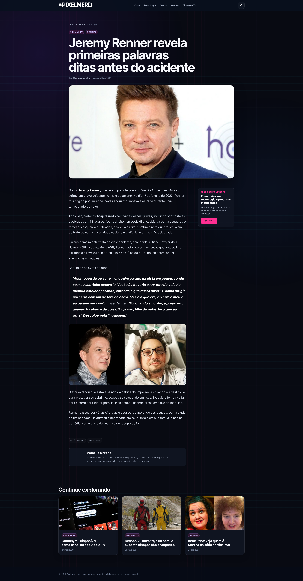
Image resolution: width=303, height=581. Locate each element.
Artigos (194, 535)
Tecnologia (150, 5)
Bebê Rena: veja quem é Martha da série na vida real (209, 543)
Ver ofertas (209, 221)
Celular (163, 5)
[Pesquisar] (241, 5)
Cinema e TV (189, 5)
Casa (137, 5)
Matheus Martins (81, 78)
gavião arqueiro (77, 440)
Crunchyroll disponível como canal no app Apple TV (83, 543)
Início (71, 24)
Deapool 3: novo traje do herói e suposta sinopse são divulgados (150, 543)
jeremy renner (95, 440)
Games (175, 5)
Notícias (91, 32)
